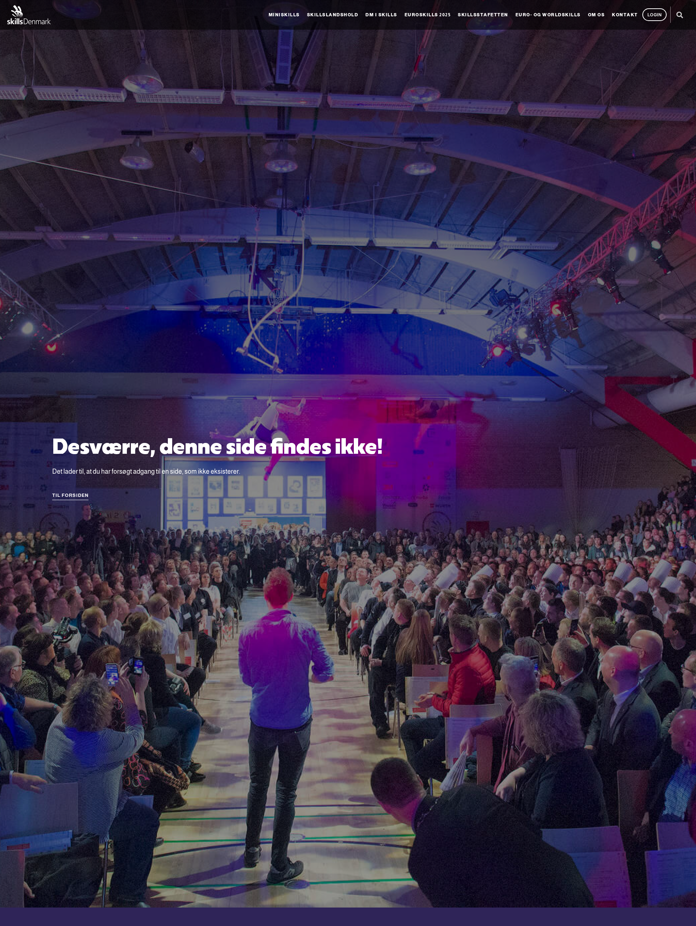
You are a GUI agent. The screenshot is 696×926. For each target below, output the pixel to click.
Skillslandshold (333, 14)
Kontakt (625, 14)
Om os (596, 14)
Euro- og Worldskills (548, 14)
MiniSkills (284, 14)
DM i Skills (381, 14)
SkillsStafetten (483, 14)
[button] (679, 15)
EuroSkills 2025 (428, 14)
